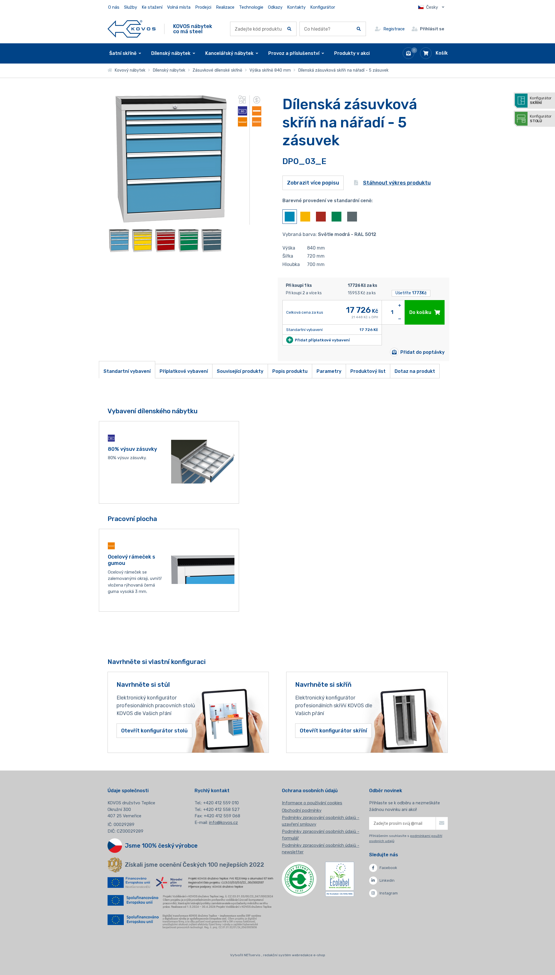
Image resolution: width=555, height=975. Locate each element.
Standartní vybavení (127, 371)
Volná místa (178, 7)
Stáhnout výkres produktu (397, 183)
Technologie (251, 7)
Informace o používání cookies (312, 802)
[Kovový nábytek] (132, 28)
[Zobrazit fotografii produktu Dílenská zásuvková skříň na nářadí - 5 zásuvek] (171, 220)
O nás (113, 7)
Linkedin (387, 880)
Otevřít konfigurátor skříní (333, 730)
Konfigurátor (322, 7)
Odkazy (275, 7)
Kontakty (296, 7)
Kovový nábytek (128, 70)
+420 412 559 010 (221, 802)
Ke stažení (152, 7)
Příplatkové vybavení (184, 371)
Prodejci (203, 7)
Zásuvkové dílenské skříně (217, 70)
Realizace (225, 7)
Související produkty (240, 371)
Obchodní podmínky (301, 810)
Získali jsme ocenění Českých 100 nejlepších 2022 (194, 864)
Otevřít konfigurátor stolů (154, 730)
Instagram (389, 893)
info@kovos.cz (223, 822)
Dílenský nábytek (169, 70)
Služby (130, 7)
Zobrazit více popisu (313, 183)
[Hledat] (289, 29)
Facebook (388, 868)
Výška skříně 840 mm (270, 70)
